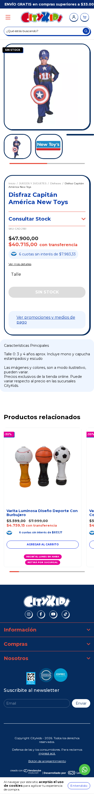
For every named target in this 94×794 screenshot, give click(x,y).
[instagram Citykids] (28, 614)
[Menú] (8, 17)
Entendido (78, 785)
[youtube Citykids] (53, 614)
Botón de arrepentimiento (47, 761)
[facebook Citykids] (41, 614)
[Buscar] (86, 31)
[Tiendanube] (26, 772)
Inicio (12, 183)
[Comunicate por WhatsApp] (84, 769)
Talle (16, 274)
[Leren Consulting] (64, 772)
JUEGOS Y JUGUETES (32, 183)
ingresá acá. (47, 753)
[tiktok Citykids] (65, 614)
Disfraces (55, 183)
